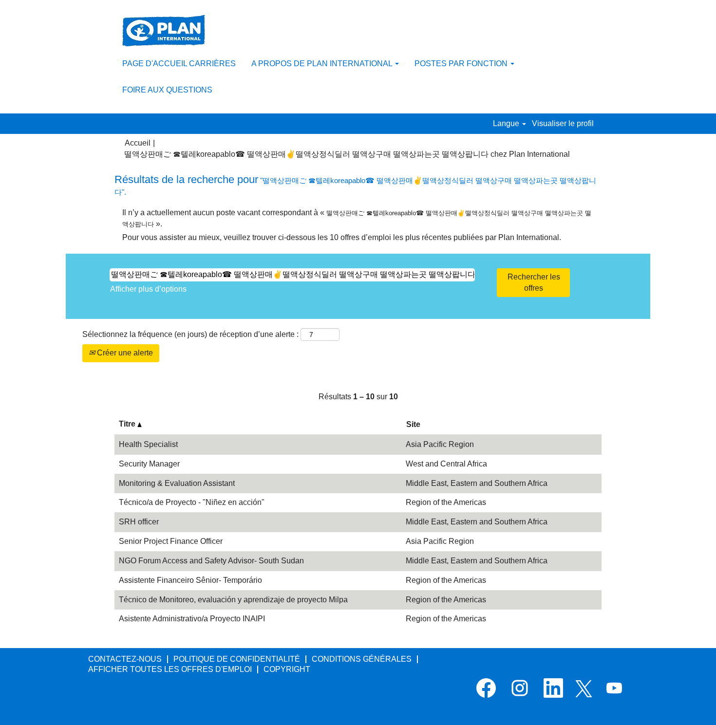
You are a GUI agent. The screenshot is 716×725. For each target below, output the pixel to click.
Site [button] (413, 424)
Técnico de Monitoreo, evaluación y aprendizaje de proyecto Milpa (233, 599)
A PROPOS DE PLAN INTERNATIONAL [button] (322, 63)
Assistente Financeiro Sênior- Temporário (190, 580)
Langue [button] (507, 123)
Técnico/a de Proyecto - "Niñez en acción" (191, 502)
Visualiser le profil (563, 123)
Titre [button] (128, 424)
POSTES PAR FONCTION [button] (462, 63)
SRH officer (139, 522)
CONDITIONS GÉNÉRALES (362, 659)
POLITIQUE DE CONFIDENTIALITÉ (236, 659)
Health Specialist (148, 444)
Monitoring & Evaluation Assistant (177, 483)
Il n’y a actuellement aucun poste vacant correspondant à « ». (356, 218)
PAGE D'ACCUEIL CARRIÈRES (179, 63)
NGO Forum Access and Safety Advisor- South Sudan (211, 561)
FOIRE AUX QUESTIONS (167, 90)
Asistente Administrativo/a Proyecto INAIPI (192, 618)
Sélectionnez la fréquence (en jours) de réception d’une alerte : (190, 334)
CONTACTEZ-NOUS (125, 659)
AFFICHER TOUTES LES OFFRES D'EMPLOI (170, 669)
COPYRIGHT (287, 669)
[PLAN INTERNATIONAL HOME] (164, 31)
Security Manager (149, 464)
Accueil (138, 143)
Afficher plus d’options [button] (148, 289)
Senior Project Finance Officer (171, 541)
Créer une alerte (124, 353)
